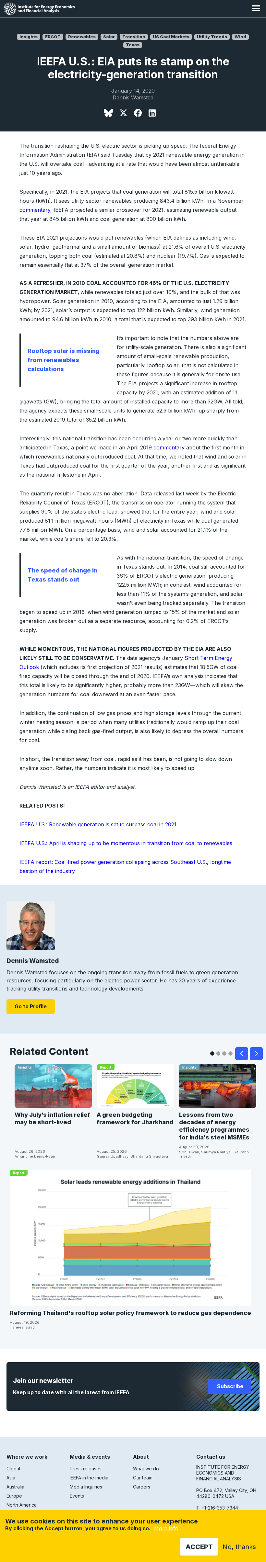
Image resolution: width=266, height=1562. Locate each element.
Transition (133, 36)
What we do (146, 1468)
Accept (199, 1547)
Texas (132, 44)
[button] (256, 8)
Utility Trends (212, 36)
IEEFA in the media (89, 1477)
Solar (109, 36)
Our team (142, 1477)
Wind (240, 36)
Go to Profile (31, 1006)
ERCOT (53, 36)
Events (77, 1496)
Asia (10, 1477)
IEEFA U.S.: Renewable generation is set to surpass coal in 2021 (97, 824)
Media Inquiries (86, 1486)
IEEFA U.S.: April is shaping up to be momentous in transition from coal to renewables (125, 843)
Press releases (86, 1468)
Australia (15, 1486)
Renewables (82, 36)
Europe (14, 1496)
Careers (141, 1486)
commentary (34, 210)
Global (13, 1468)
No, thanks (239, 1547)
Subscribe (229, 1386)
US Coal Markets (171, 36)
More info (166, 1528)
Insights (28, 36)
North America (21, 1505)
